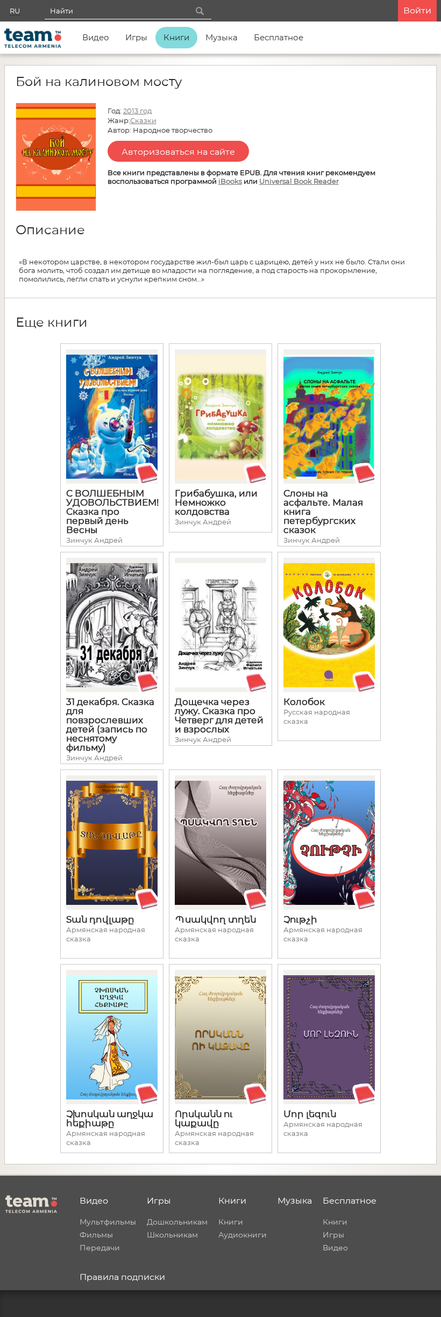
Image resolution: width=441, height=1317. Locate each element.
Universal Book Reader (299, 181)
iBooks (230, 181)
